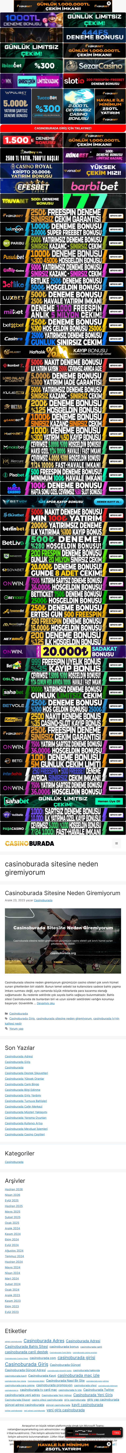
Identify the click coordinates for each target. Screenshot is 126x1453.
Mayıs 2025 (12, 1211)
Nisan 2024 (12, 1273)
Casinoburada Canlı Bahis (60, 1353)
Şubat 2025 (12, 1217)
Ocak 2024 (12, 1289)
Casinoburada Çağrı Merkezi (23, 1106)
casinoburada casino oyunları (85, 1353)
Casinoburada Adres (44, 1340)
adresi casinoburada (13, 1342)
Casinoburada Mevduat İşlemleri (26, 1128)
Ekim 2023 (12, 1306)
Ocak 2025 (12, 1222)
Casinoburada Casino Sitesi (16, 1358)
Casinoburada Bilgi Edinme (22, 1089)
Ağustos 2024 (14, 1250)
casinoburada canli (91, 1346)
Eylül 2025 (12, 1200)
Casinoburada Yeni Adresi (57, 1395)
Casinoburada (18, 1013)
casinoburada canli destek (26, 1352)
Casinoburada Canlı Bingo (22, 1084)
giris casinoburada (74, 1399)
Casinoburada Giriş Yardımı (23, 1095)
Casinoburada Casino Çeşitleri (25, 1134)
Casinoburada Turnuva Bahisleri (26, 1101)
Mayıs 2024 (12, 1267)
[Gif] (63, 352)
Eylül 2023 (12, 1312)
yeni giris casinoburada (66, 1410)
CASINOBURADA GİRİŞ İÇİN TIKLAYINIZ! (63, 128)
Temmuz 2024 (14, 1256)
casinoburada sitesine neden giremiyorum (64, 1018)
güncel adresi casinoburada (24, 1405)
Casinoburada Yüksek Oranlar (24, 1078)
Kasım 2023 (13, 1300)
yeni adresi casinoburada (34, 1411)
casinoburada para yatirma (97, 1381)
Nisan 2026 (12, 1195)
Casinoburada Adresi (19, 1056)
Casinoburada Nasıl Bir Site (65, 1380)
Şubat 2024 (13, 1284)
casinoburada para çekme (20, 1385)
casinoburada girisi (76, 1357)
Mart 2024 (12, 1278)
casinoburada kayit (16, 1375)
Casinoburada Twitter (98, 1390)
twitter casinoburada (13, 1411)
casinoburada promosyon (54, 1385)
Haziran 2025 (14, 1206)
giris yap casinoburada (103, 1399)
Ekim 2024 (12, 1239)
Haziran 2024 (14, 1261)
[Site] (63, 215)
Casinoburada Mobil (36, 1381)
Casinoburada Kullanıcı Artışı (24, 1123)
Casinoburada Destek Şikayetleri (26, 1073)
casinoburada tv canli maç (38, 1390)
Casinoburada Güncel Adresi (25, 1370)
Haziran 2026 (14, 1189)
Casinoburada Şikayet (17, 1399)
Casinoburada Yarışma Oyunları (25, 1117)
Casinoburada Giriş (22, 1018)
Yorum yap (16, 1028)
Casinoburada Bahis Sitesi (26, 1346)
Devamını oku (46, 1003)
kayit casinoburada (87, 1405)
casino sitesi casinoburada (47, 1399)
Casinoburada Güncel (65, 1365)
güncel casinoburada (58, 1405)
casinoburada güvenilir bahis (59, 1371)
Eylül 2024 (12, 1245)
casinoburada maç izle (79, 1375)
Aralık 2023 (12, 1295)
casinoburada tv (11, 1390)
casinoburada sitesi (85, 1385)
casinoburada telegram (107, 1386)
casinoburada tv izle (70, 1390)
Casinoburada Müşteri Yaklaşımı (26, 1112)
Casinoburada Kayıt (42, 1375)
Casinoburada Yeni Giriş (93, 1395)
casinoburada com (43, 1358)
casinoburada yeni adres (22, 1395)
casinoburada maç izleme (15, 1381)
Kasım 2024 (13, 1234)
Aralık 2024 (12, 1228)
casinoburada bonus (64, 1346)
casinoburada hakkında (86, 1370)
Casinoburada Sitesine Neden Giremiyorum (62, 892)
